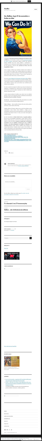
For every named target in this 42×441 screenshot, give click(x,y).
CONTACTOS (6, 426)
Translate (12, 230)
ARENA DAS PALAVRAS (8, 416)
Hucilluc (6, 9)
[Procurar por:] (17, 238)
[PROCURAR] (31, 238)
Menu (35, 9)
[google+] (9, 430)
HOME (5, 411)
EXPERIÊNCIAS (7, 418)
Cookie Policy (20, 439)
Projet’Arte (6, 423)
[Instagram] (7, 430)
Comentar (28, 189)
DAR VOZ (6, 421)
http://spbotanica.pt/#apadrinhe (10, 346)
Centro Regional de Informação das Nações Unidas (18, 78)
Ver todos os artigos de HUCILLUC (23, 165)
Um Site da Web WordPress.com (12, 432)
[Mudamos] (11, 430)
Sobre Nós (6, 248)
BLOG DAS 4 (6, 413)
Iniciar (29, 1)
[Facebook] (5, 430)
